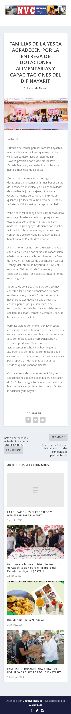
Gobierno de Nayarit (36, 88)
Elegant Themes (32, 700)
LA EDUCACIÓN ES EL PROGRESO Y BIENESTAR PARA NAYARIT (29, 513)
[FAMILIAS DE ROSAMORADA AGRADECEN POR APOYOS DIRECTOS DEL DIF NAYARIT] (35, 647)
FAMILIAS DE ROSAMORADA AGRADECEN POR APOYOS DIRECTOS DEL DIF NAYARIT (34, 670)
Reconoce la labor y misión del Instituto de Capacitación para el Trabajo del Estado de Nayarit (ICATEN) (34, 568)
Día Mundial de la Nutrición (26, 620)
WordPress (35, 704)
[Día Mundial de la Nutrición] (35, 598)
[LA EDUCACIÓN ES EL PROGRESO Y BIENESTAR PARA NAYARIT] (35, 490)
